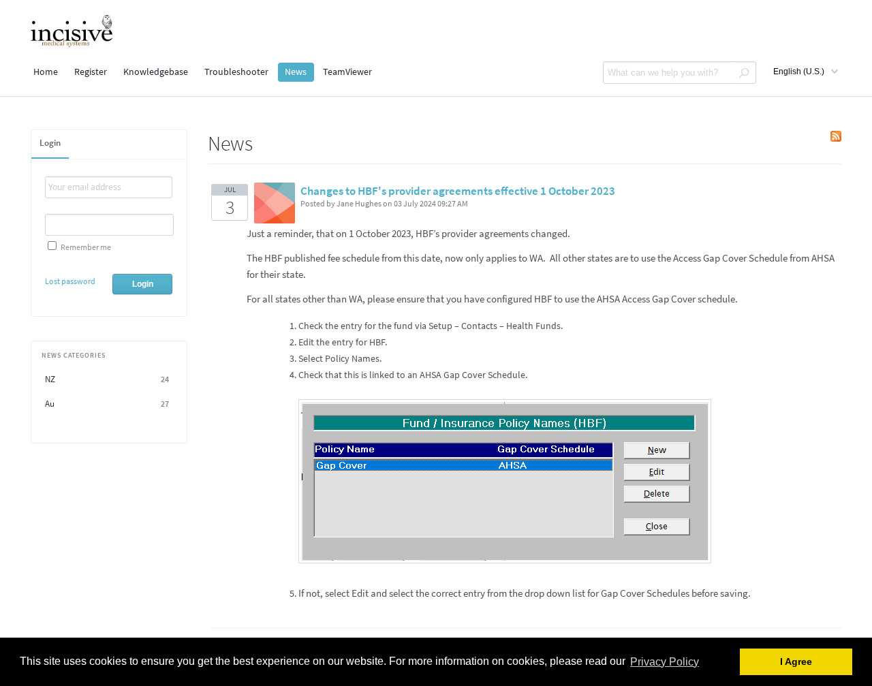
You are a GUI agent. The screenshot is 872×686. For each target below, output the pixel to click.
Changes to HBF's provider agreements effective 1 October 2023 (457, 190)
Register (90, 71)
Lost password (70, 281)
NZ (107, 379)
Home (45, 71)
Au (107, 403)
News (296, 71)
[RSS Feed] (835, 137)
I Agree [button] (796, 662)
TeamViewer (347, 71)
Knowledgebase (155, 71)
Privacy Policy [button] (664, 662)
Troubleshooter (236, 71)
